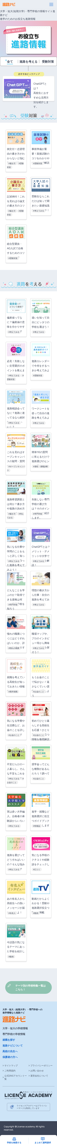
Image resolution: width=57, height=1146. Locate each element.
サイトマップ (11, 1065)
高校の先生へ (10, 1051)
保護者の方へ (10, 1057)
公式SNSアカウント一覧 (15, 1077)
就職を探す (9, 1039)
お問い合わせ (37, 1070)
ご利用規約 (10, 1070)
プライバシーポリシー (41, 1065)
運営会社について (39, 1075)
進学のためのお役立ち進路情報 (17, 18)
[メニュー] (51, 4)
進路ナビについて (13, 1045)
